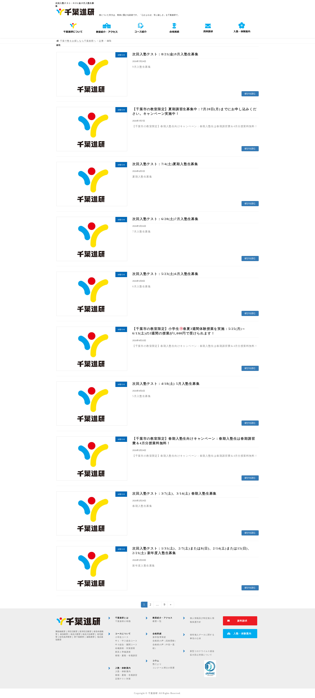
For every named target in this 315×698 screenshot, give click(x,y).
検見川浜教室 (89, 634)
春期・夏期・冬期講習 (126, 655)
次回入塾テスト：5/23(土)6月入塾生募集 (165, 274)
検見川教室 (76, 634)
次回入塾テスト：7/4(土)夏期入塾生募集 (165, 164)
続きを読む (250, 94)
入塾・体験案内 (123, 671)
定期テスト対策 (123, 679)
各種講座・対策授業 (125, 648)
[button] (240, 620)
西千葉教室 (79, 637)
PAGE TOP (304, 673)
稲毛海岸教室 (65, 637)
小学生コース (122, 637)
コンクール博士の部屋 (164, 668)
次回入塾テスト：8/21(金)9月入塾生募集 (165, 54)
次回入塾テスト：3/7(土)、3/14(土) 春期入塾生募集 (174, 493)
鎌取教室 (91, 637)
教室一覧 (157, 621)
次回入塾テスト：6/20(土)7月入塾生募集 (165, 219)
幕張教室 (64, 634)
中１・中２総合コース (126, 641)
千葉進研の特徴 (123, 621)
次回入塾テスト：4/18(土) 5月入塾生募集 (166, 383)
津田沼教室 (72, 631)
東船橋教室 (60, 631)
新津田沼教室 (85, 631)
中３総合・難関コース (126, 644)
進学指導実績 (159, 637)
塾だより (157, 664)
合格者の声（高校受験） (165, 641)
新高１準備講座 (123, 652)
